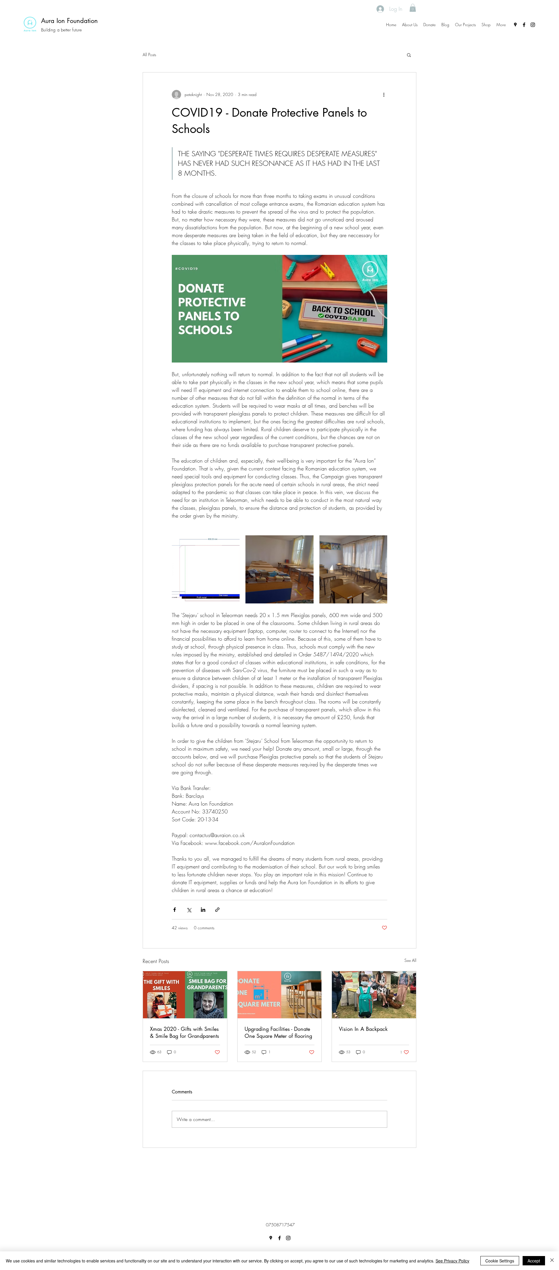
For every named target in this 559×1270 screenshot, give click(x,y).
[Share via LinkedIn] (203, 909)
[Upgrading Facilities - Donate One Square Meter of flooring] (280, 994)
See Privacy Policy (452, 1261)
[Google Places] (515, 25)
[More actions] (383, 94)
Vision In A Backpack (363, 1028)
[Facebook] (524, 25)
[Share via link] (217, 909)
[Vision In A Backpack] (374, 994)
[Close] (552, 1260)
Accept (534, 1261)
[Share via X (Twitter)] (189, 909)
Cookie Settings (499, 1261)
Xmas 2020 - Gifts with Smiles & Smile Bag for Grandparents (184, 1032)
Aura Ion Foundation (69, 21)
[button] (412, 8)
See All (410, 960)
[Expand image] (206, 569)
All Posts (149, 54)
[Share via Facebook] (174, 909)
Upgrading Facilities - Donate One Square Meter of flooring (278, 1032)
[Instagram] (533, 25)
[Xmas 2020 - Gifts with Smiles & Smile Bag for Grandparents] (185, 994)
